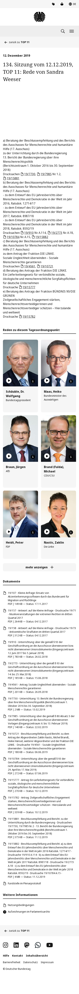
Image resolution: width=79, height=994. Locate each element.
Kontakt (17, 955)
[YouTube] (49, 945)
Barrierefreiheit (11, 962)
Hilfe (6, 955)
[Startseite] (39, 17)
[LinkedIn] (16, 945)
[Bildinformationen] (33, 381)
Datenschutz (30, 962)
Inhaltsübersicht (37, 955)
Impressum (47, 962)
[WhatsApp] (38, 945)
